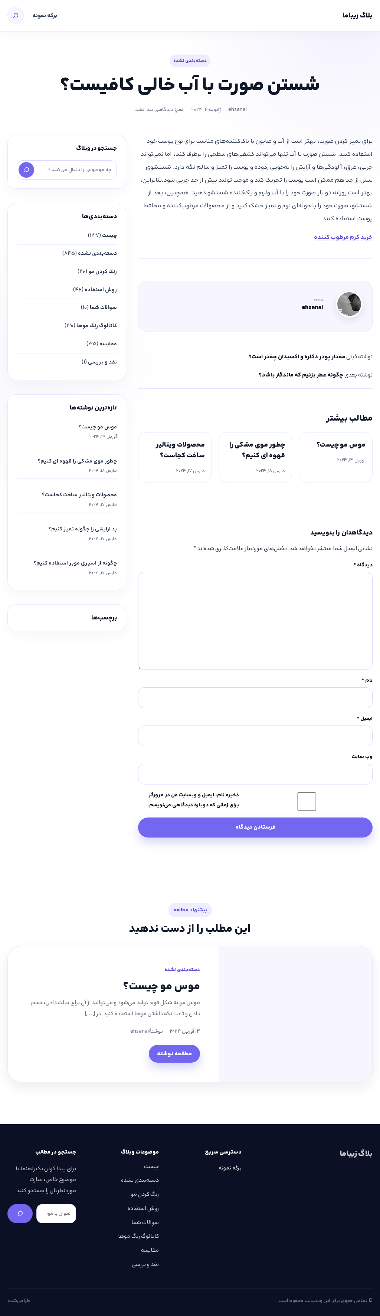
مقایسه (108, 343)
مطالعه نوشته (174, 1054)
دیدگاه (363, 564)
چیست (109, 235)
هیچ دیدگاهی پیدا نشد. (159, 109)
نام (367, 680)
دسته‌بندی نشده (190, 61)
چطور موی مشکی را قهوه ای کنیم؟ (257, 450)
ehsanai (237, 109)
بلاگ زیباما (358, 15)
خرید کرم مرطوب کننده (343, 237)
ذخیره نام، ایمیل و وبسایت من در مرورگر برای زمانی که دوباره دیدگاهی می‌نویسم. (193, 799)
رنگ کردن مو (102, 271)
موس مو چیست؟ (341, 444)
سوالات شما (103, 307)
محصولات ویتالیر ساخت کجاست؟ (180, 450)
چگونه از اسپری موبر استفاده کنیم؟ (75, 563)
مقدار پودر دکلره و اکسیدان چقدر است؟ (297, 357)
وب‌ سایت (362, 756)
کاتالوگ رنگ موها (96, 325)
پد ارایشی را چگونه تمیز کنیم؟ (82, 528)
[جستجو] (15, 15)
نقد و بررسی (102, 362)
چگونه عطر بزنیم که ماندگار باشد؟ (301, 375)
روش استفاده (101, 289)
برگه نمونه (44, 15)
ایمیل (365, 718)
